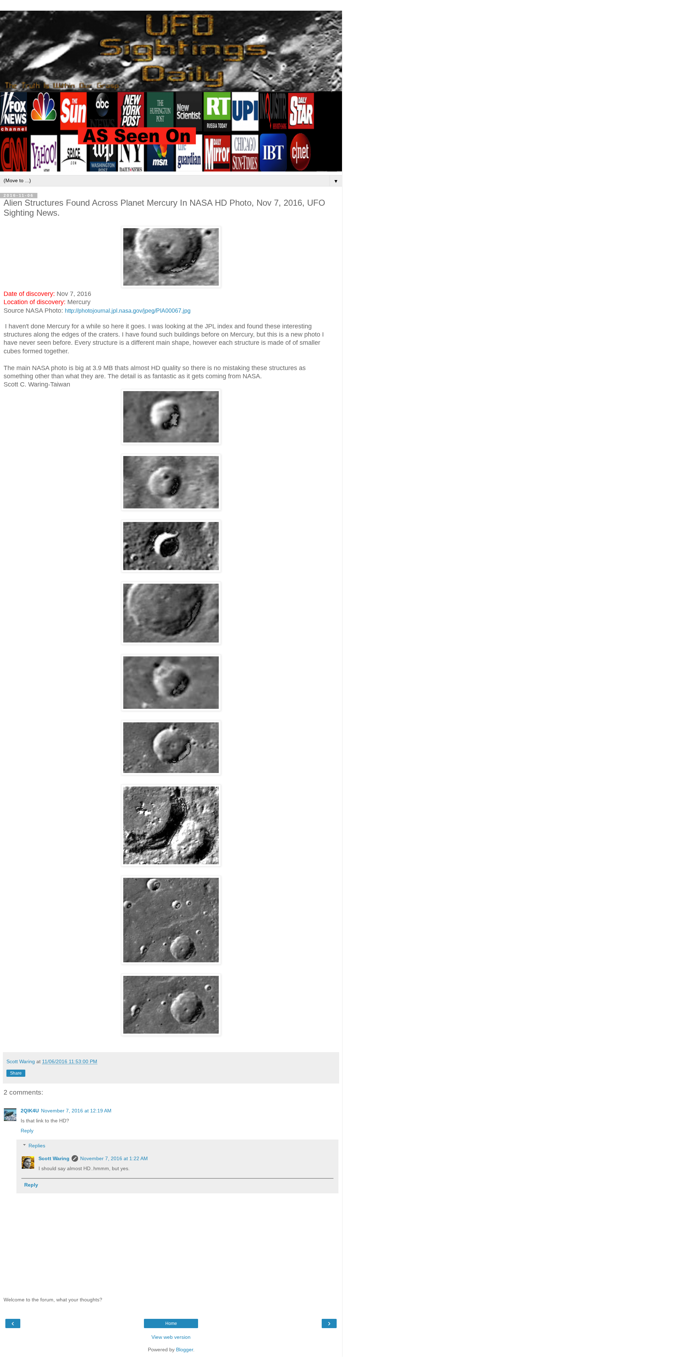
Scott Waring (53, 1158)
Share (16, 1073)
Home (171, 1323)
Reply (27, 1130)
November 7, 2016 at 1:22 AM (114, 1158)
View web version (171, 1337)
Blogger (184, 1349)
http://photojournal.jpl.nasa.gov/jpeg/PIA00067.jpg (128, 311)
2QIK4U (30, 1110)
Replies (36, 1145)
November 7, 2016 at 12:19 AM (76, 1110)
